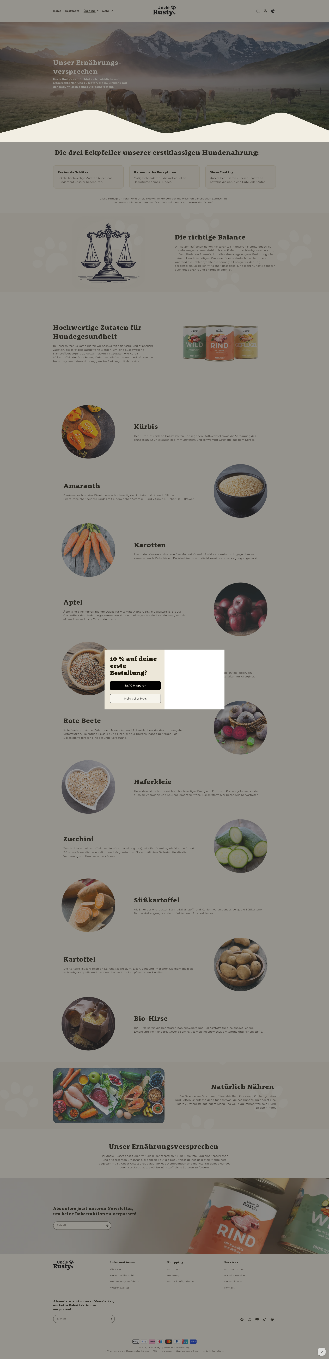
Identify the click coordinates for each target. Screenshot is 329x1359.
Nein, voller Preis (135, 698)
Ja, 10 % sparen (135, 685)
